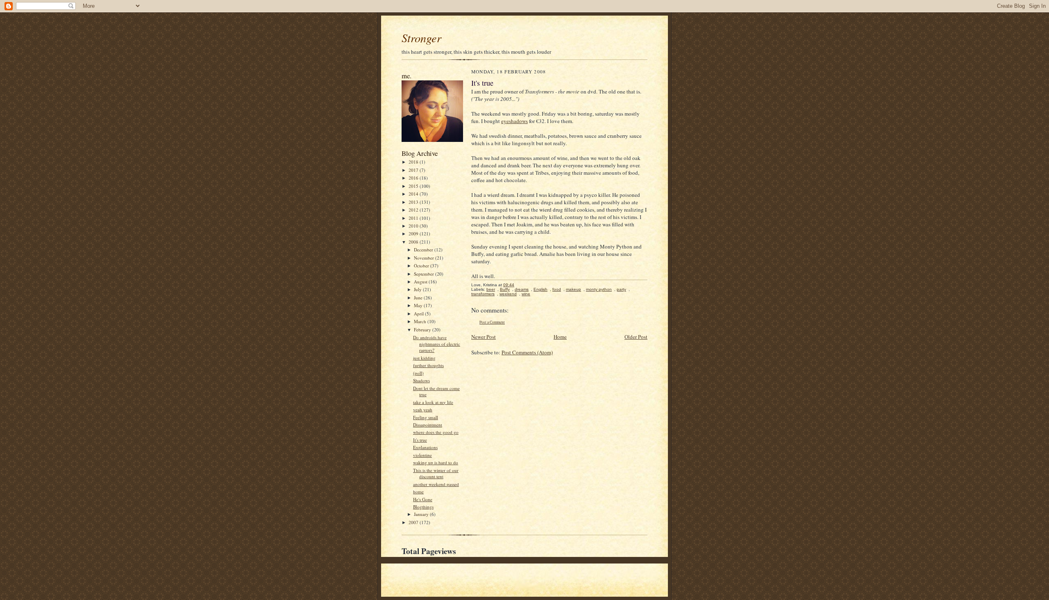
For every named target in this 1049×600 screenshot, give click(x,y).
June (419, 297)
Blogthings (423, 507)
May (419, 305)
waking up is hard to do (435, 462)
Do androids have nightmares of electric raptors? (436, 343)
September (424, 274)
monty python (599, 289)
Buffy (505, 289)
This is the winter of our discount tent (436, 473)
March (420, 321)
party (621, 289)
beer (490, 289)
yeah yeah (422, 409)
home (418, 491)
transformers (483, 294)
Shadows (421, 380)
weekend (508, 294)
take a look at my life (433, 402)
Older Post (635, 336)
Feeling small (425, 417)
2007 (414, 522)
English (540, 289)
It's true (420, 440)
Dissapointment (427, 425)
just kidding (424, 358)
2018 (414, 162)
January (422, 514)
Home (560, 336)
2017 (414, 170)
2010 (414, 226)
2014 (414, 194)
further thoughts (428, 365)
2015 (414, 186)
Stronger (421, 38)
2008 (414, 242)
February (423, 329)
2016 (414, 178)
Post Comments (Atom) (527, 352)
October (422, 265)
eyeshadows (514, 121)
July (418, 289)
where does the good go (436, 432)
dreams (522, 289)
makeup (573, 289)
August (421, 281)
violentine (422, 455)
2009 (414, 233)
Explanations (425, 447)
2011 (414, 218)
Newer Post (483, 336)
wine (526, 294)
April (419, 313)
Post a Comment (492, 322)
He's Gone (422, 499)
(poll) (418, 373)
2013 (414, 202)
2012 (414, 210)
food (556, 289)
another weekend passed (436, 484)
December (424, 249)
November (424, 258)
